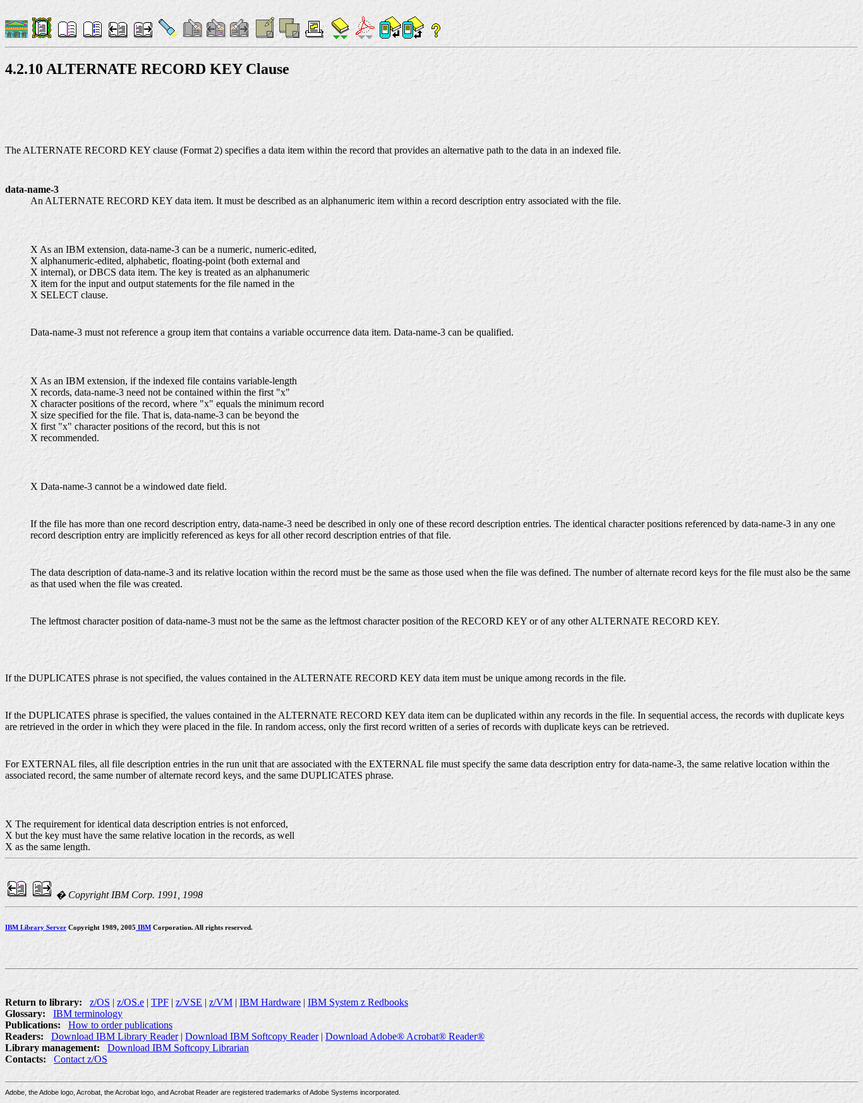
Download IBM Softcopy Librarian (178, 1047)
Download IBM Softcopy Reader (251, 1036)
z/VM (220, 1002)
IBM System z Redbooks (358, 1002)
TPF (160, 1002)
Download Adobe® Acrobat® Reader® (405, 1036)
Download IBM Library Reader (114, 1036)
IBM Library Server (35, 927)
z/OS (100, 1002)
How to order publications (120, 1025)
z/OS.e (130, 1002)
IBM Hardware (270, 1002)
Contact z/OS (80, 1059)
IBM (143, 927)
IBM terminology (88, 1013)
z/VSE (189, 1002)
